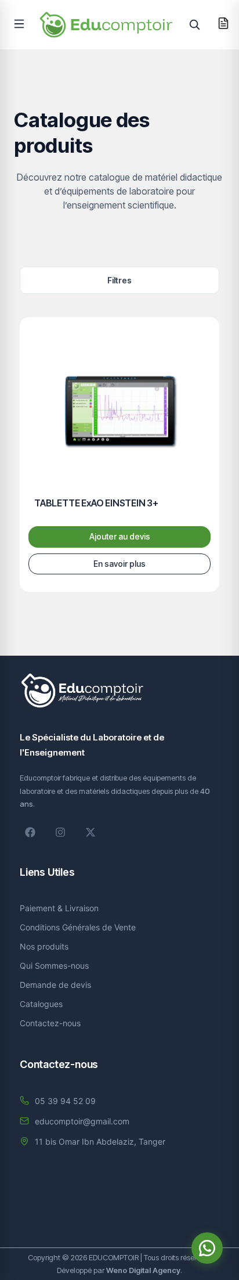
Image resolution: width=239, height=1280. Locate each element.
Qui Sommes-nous (54, 965)
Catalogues (41, 1004)
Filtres (119, 280)
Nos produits (44, 946)
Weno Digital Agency (143, 1270)
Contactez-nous (50, 1023)
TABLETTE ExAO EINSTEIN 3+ (96, 503)
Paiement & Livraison (59, 908)
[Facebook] (30, 832)
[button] (19, 23)
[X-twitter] (90, 832)
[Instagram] (60, 832)
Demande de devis (55, 985)
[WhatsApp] (207, 1248)
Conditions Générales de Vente (78, 927)
